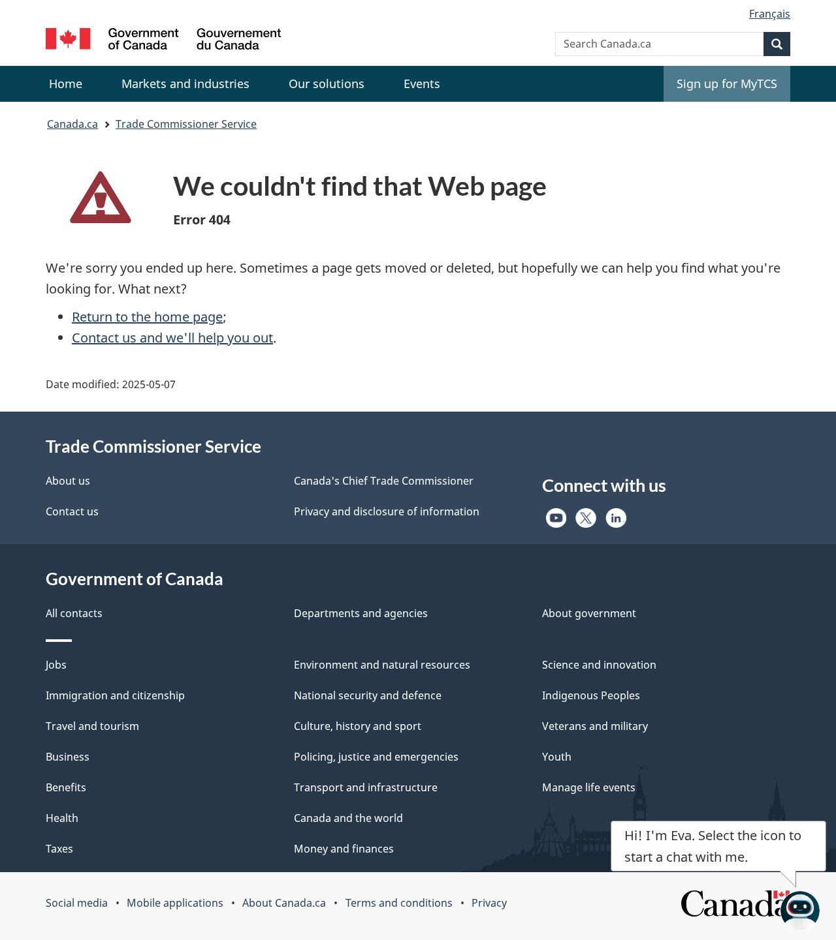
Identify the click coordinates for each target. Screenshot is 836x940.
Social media (77, 903)
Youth (556, 757)
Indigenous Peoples (591, 695)
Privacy (489, 903)
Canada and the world (348, 818)
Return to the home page (147, 317)
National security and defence (368, 695)
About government (589, 613)
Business (67, 757)
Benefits (66, 787)
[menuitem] (185, 84)
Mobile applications (175, 903)
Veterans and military (595, 726)
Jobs (56, 665)
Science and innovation (599, 665)
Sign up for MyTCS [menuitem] (727, 83)
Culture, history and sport (357, 726)
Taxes (59, 848)
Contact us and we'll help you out (172, 337)
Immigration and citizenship (115, 695)
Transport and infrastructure (366, 787)
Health (62, 818)
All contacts (74, 613)
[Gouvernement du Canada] (163, 40)
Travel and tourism (92, 726)
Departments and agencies (361, 613)
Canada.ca (72, 124)
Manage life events (588, 787)
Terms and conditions (399, 903)
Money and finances (344, 848)
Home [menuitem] (65, 83)
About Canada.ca (284, 903)
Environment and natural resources (382, 665)
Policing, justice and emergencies (376, 757)
